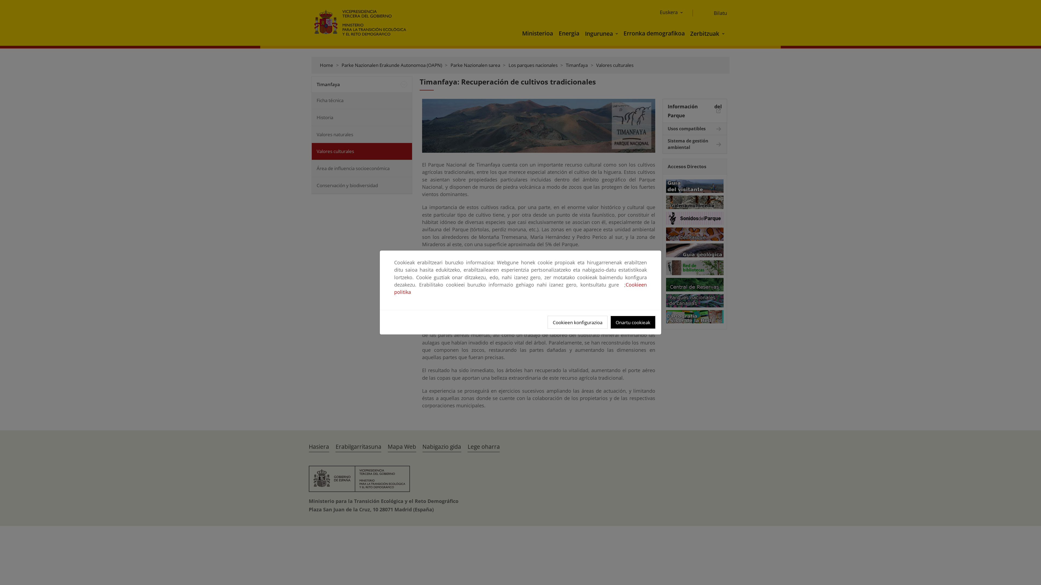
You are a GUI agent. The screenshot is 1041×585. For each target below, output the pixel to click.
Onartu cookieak (633, 322)
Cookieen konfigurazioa (577, 322)
